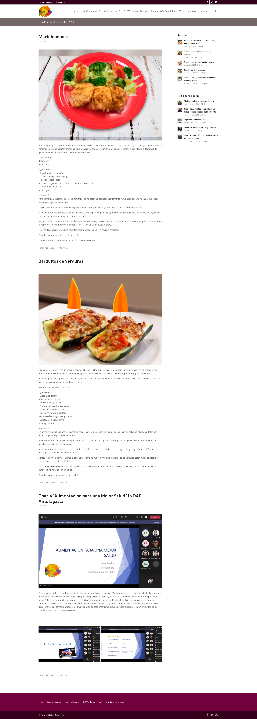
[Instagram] (216, 2)
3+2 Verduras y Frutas (92, 702)
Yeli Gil (66, 248)
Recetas (42, 41)
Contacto (61, 2)
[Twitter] (212, 2)
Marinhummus (53, 36)
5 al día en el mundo (47, 2)
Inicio (41, 702)
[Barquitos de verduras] (100, 319)
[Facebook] (207, 2)
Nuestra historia (72, 702)
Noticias (42, 506)
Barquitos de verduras (61, 261)
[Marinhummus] (100, 94)
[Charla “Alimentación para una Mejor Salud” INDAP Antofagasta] (100, 551)
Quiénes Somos (54, 702)
